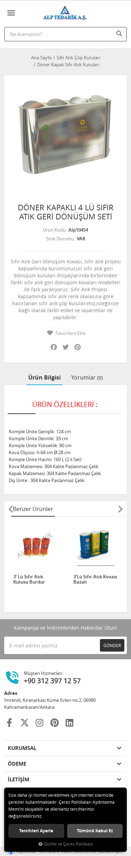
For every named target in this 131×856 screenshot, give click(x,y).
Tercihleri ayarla (36, 831)
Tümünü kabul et (95, 831)
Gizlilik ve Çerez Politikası (68, 844)
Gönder (112, 645)
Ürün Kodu (54, 230)
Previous (11, 509)
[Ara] (120, 33)
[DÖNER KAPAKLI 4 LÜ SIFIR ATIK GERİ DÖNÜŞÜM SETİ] (65, 137)
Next (120, 509)
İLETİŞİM (18, 779)
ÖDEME (17, 763)
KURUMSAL (22, 748)
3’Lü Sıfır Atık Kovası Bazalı (95, 579)
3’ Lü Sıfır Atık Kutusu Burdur (29, 579)
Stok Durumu (60, 238)
